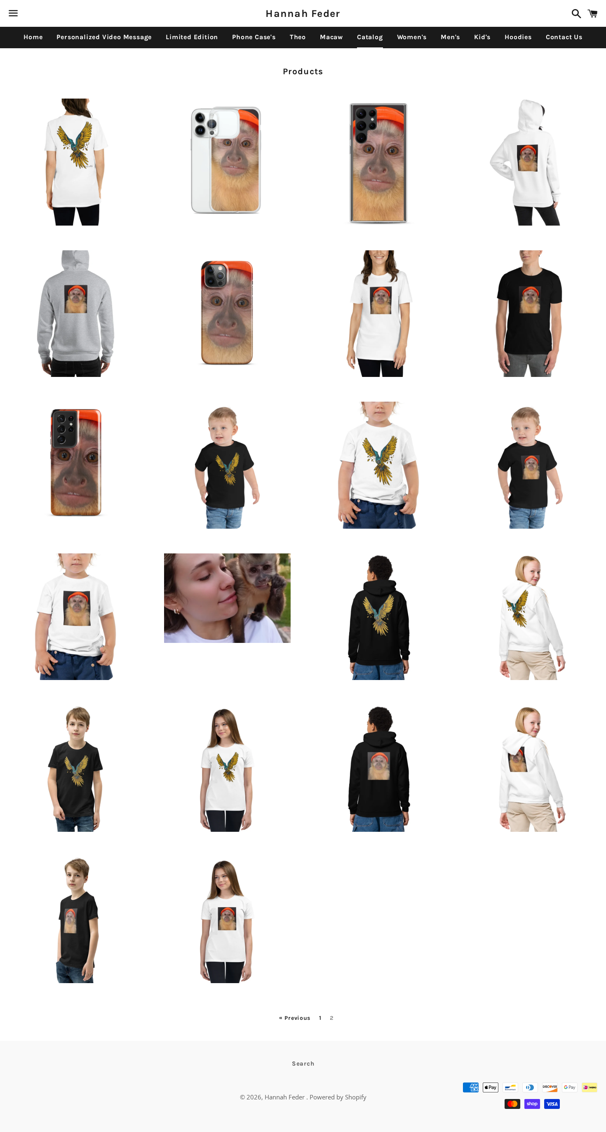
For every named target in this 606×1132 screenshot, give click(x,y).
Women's (412, 37)
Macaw (331, 37)
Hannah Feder (302, 13)
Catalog (370, 37)
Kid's (482, 37)
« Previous (294, 1018)
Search (303, 1063)
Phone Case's (254, 37)
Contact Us (564, 37)
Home (32, 37)
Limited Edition (192, 37)
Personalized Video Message (104, 37)
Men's (450, 37)
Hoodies (518, 37)
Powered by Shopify (338, 1097)
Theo (298, 37)
